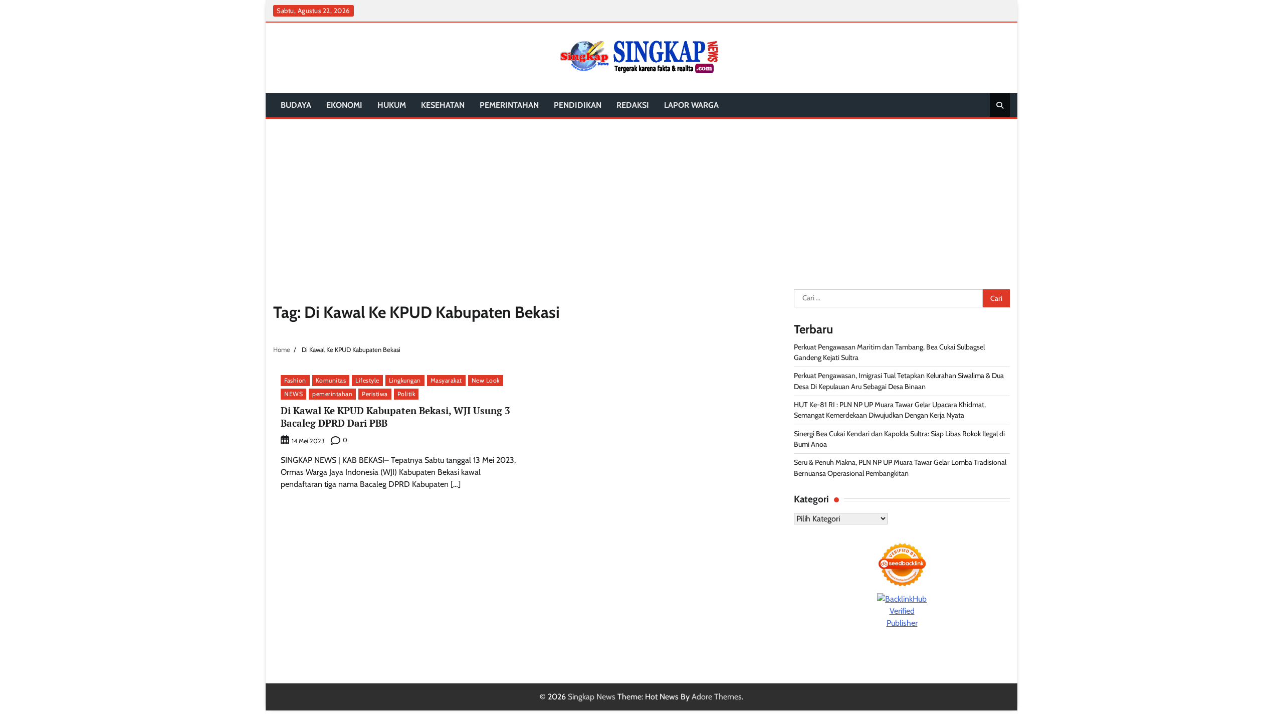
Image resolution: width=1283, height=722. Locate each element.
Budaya (296, 105)
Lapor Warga (691, 105)
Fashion (295, 380)
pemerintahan (509, 105)
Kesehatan (443, 105)
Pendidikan (577, 105)
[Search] (999, 105)
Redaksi (632, 105)
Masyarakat (446, 380)
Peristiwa (375, 394)
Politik (406, 394)
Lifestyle (367, 380)
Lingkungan (405, 380)
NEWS (293, 394)
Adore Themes (717, 696)
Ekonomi (344, 105)
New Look (486, 380)
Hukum (391, 105)
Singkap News (591, 696)
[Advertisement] (641, 194)
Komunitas (331, 380)
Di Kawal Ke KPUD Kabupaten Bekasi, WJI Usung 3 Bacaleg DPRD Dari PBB (395, 416)
